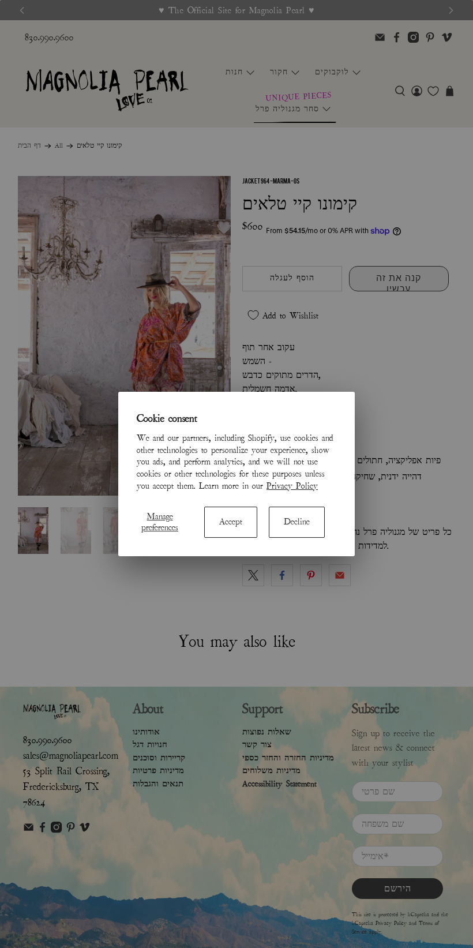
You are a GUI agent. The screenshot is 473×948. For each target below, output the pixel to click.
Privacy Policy (292, 486)
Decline (297, 522)
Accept (230, 522)
